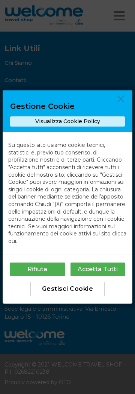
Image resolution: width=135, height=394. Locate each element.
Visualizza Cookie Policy (67, 121)
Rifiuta (37, 269)
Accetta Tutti (98, 269)
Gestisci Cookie (67, 288)
